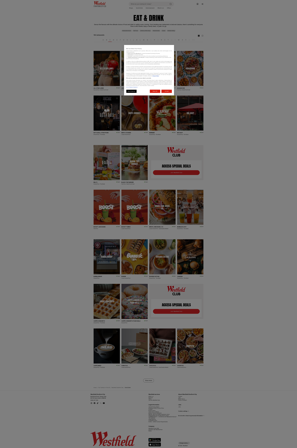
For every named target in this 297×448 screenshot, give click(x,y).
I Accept (167, 91)
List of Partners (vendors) (132, 87)
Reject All (155, 91)
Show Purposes (131, 91)
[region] (149, 70)
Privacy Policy (156, 75)
